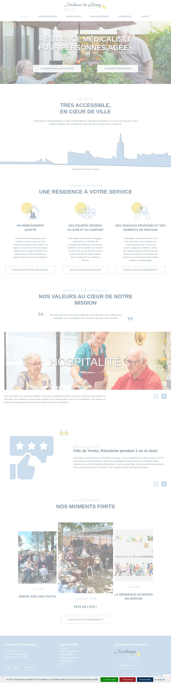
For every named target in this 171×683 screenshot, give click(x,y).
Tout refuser (128, 680)
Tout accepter (110, 680)
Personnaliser (145, 680)
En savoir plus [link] (159, 680)
